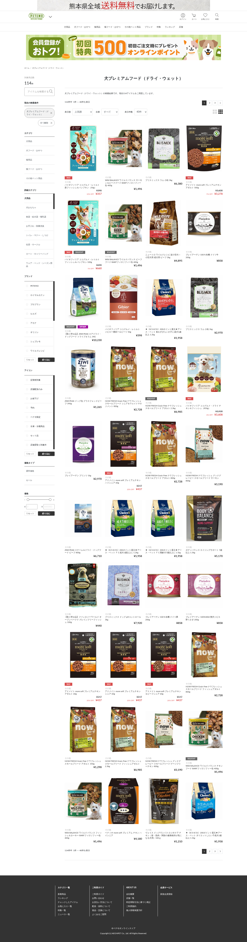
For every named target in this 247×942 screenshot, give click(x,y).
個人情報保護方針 (134, 910)
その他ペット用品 (34, 178)
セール (29, 480)
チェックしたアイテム (68, 902)
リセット (30, 360)
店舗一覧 (130, 898)
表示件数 (129, 112)
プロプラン (35, 304)
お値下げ (34, 399)
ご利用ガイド (98, 894)
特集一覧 (62, 910)
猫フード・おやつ (34, 169)
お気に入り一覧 (65, 906)
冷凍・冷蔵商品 (37, 426)
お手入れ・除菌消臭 (35, 226)
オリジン (34, 332)
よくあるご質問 (99, 914)
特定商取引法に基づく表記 (138, 902)
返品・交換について (101, 910)
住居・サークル (33, 245)
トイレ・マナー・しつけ (37, 235)
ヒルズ (33, 314)
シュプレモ (35, 342)
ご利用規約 (131, 906)
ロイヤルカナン (37, 295)
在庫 (98, 112)
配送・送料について (101, 906)
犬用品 (29, 141)
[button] (50, 17)
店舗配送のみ (36, 389)
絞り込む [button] (46, 360)
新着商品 (62, 894)
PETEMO (34, 286)
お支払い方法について (102, 902)
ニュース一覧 (64, 914)
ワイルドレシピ (37, 351)
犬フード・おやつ (34, 151)
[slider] (28, 499)
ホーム (26, 68)
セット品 (34, 436)
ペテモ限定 (35, 417)
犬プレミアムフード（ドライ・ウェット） (48, 68)
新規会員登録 (166, 894)
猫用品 (29, 160)
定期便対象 (35, 380)
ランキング (63, 898)
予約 (32, 408)
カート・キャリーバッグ (37, 254)
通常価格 (30, 471)
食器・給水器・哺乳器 (36, 217)
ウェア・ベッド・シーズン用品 (39, 264)
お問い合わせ (98, 898)
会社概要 (130, 894)
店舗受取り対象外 (38, 445)
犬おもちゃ (31, 208)
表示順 (68, 112)
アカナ (33, 323)
